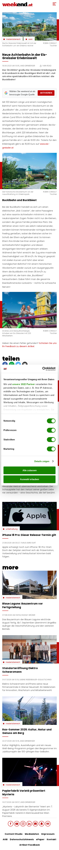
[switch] (51, 430)
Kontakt (51, 839)
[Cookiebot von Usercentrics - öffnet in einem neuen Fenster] (42, 369)
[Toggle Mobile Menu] (54, 4)
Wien (30, 39)
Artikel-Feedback (29, 844)
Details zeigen (41, 461)
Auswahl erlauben (29, 479)
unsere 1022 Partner (23, 384)
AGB (5, 839)
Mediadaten (32, 833)
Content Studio (14, 833)
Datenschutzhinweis (22, 839)
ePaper (40, 839)
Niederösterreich (13, 39)
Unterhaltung (12, 529)
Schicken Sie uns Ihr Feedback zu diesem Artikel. (29, 345)
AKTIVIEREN (46, 93)
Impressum (47, 833)
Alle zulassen (30, 470)
